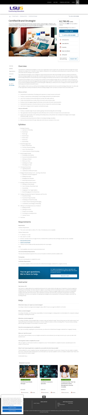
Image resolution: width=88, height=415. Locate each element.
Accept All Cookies (12, 407)
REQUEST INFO (73, 59)
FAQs (10, 76)
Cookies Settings (12, 410)
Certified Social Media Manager (26, 382)
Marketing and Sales (23, 16)
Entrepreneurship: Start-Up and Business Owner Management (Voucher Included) (68, 384)
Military (59, 403)
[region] (12, 404)
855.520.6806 (11, 85)
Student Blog (70, 403)
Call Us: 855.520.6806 (74, 16)
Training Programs (15, 16)
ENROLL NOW (68, 31)
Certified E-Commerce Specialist (47, 382)
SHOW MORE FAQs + (23, 356)
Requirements (12, 71)
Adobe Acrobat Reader (25, 242)
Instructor (11, 73)
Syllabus (11, 68)
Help (58, 405)
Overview (11, 66)
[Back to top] (44, 401)
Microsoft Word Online (25, 240)
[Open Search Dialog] (77, 2)
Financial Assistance (61, 404)
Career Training (36, 403)
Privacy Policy (45, 411)
